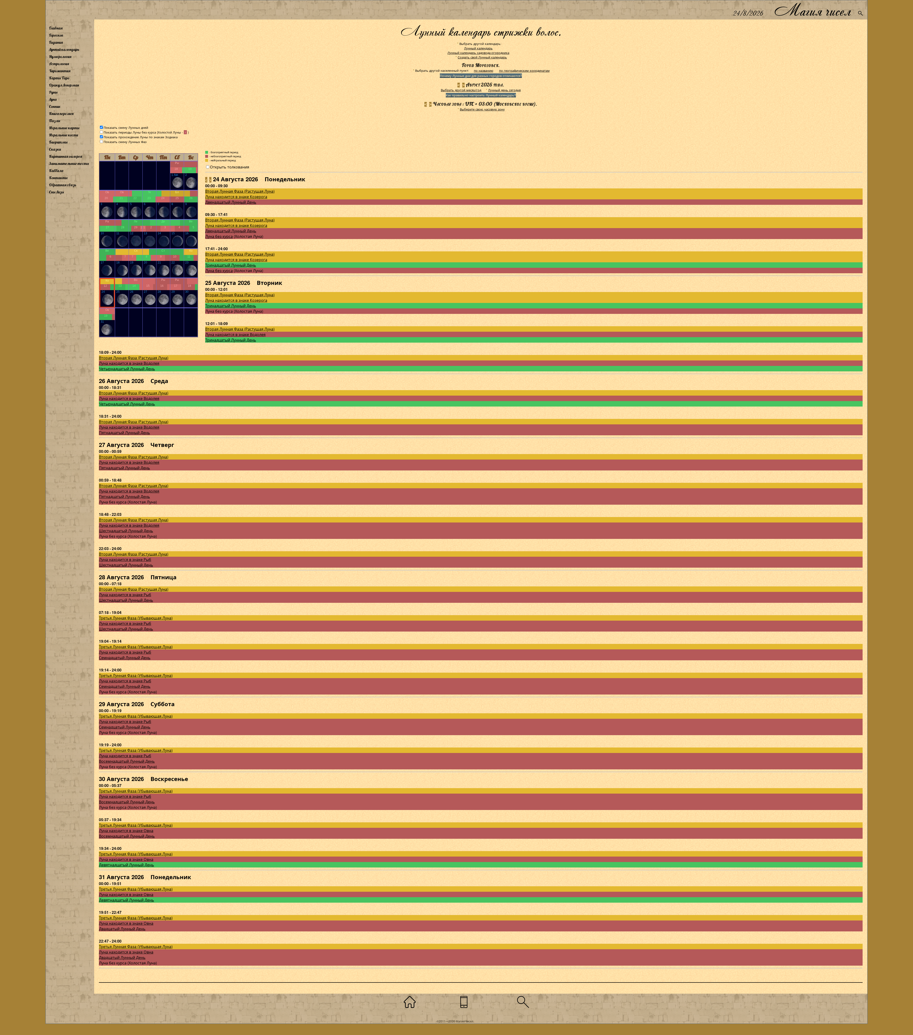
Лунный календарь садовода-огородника (478, 52)
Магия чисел (812, 9)
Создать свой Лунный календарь (482, 57)
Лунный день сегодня (504, 90)
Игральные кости (63, 135)
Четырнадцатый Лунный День (127, 368)
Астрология (59, 63)
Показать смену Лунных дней (126, 127)
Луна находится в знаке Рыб (125, 559)
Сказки (55, 149)
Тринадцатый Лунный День (230, 265)
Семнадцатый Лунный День (125, 657)
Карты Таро (59, 78)
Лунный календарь (64, 49)
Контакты (58, 177)
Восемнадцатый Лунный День (127, 761)
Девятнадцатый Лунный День (126, 864)
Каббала (56, 170)
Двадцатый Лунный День (122, 928)
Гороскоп (56, 35)
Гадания (56, 42)
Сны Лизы (56, 192)
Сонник (55, 106)
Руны (53, 92)
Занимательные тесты (69, 163)
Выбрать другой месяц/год (461, 90)
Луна (53, 99)
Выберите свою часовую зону (482, 109)
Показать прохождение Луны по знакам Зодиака (141, 137)
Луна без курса (219, 236)
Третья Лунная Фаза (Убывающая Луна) (136, 618)
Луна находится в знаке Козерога (236, 196)
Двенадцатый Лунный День (230, 202)
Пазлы (54, 120)
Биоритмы (58, 142)
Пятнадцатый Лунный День (124, 432)
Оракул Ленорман (64, 85)
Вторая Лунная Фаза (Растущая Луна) (240, 191)
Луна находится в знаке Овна (126, 830)
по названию (483, 70)
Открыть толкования (229, 167)
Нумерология (60, 56)
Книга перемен (61, 113)
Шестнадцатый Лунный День (126, 530)
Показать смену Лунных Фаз (125, 141)
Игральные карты (64, 127)
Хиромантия (59, 70)
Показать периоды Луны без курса (130, 132)
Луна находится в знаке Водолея (235, 334)
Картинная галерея (65, 156)
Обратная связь (62, 184)
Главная (56, 28)
